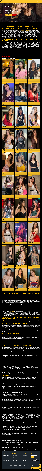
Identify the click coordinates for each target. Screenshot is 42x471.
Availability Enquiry (6, 458)
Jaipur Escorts (14, 461)
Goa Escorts (14, 458)
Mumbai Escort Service (6, 460)
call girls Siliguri (29, 42)
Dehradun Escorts (25, 458)
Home (2, 22)
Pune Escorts (14, 460)
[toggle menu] (41, 1)
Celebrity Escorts (24, 461)
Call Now (14, 14)
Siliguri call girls (11, 311)
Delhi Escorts (14, 455)
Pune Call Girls (5, 461)
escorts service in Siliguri (25, 30)
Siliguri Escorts (14, 457)
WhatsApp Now (8, 14)
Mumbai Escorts (24, 457)
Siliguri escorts (32, 362)
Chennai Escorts (24, 460)
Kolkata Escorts (24, 455)
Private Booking (5, 457)
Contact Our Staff (6, 455)
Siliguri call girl (5, 320)
